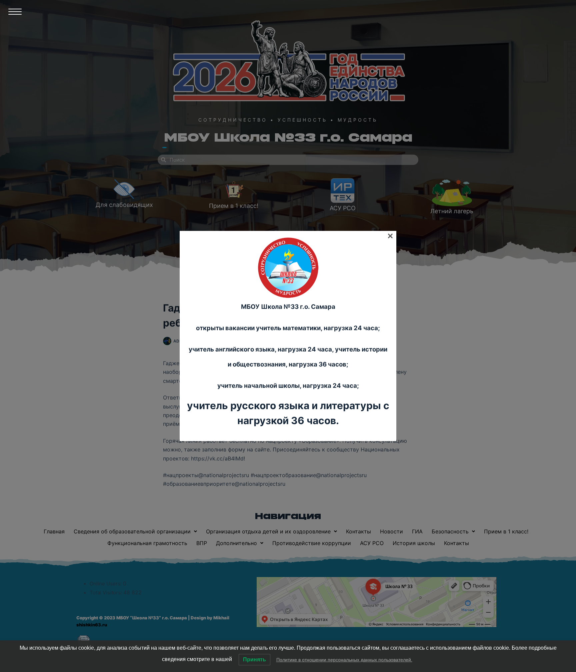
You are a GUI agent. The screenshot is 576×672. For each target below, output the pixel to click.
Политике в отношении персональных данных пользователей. (344, 659)
